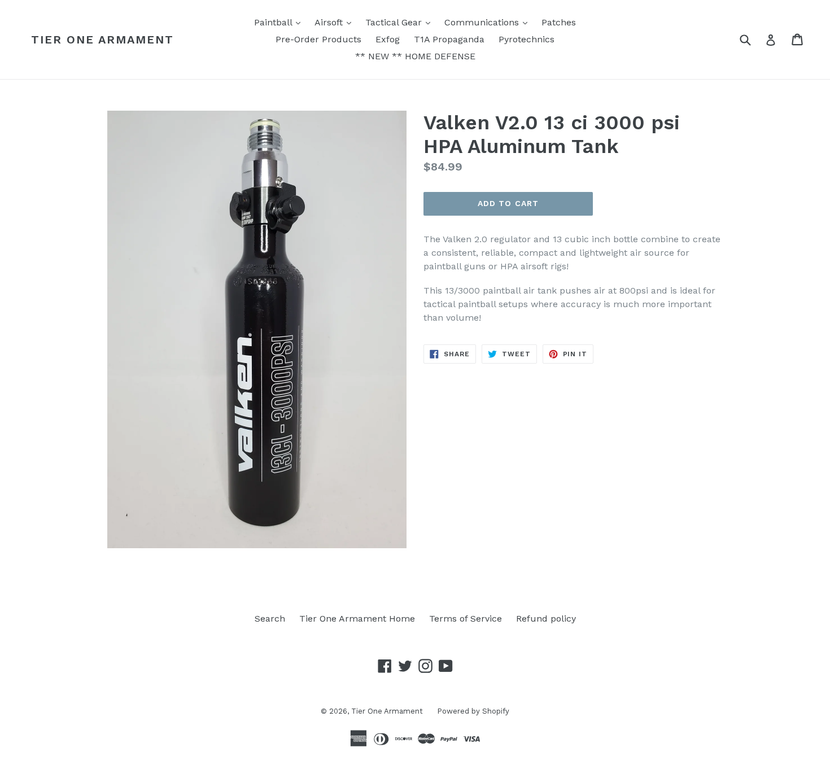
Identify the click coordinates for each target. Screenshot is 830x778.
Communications (488, 22)
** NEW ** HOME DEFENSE (415, 56)
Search (270, 618)
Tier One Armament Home (357, 618)
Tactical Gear (400, 22)
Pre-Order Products (318, 39)
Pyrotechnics (526, 39)
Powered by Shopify (473, 711)
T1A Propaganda (449, 39)
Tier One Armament (102, 39)
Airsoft (335, 22)
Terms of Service (465, 618)
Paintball (280, 22)
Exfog (387, 39)
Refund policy (546, 618)
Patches (558, 22)
